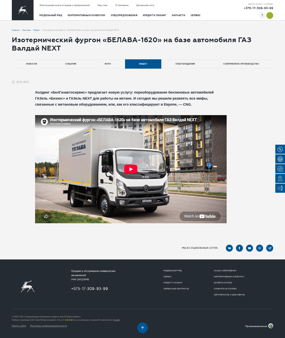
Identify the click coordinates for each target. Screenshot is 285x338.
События (70, 64)
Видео (143, 64)
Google (116, 320)
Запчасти (178, 15)
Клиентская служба (225, 289)
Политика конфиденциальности (48, 325)
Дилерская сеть (145, 5)
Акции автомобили (225, 271)
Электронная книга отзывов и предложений (64, 5)
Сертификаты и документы (229, 295)
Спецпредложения (124, 15)
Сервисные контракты (176, 289)
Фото (107, 64)
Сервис (196, 15)
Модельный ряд (50, 15)
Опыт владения (185, 64)
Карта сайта (19, 325)
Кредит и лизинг (154, 15)
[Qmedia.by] (259, 325)
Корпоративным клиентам (86, 15)
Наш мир (102, 5)
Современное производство (241, 64)
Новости (31, 64)
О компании (122, 5)
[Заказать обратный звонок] (269, 15)
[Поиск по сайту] (254, 15)
